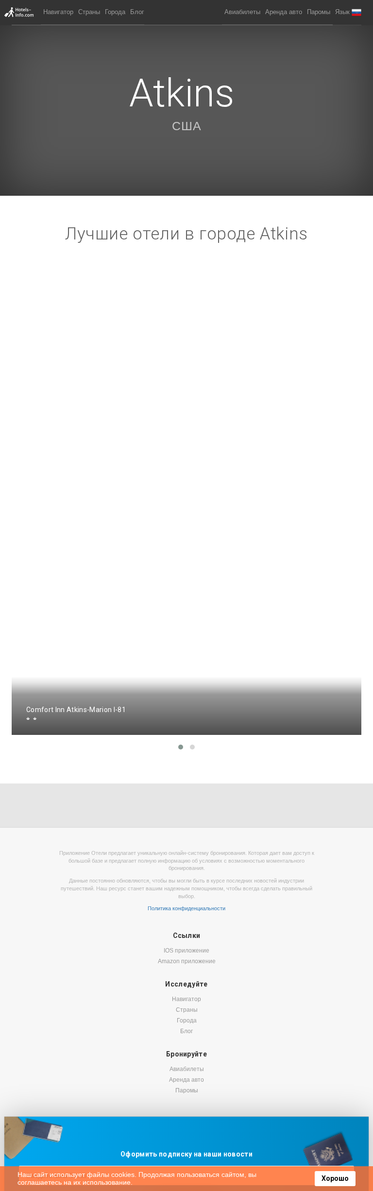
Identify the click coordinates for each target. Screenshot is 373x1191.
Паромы (318, 12)
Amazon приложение (187, 961)
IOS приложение (186, 950)
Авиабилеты (242, 12)
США (187, 126)
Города (115, 12)
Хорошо (335, 1178)
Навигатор (58, 12)
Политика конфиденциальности (186, 908)
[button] (348, 12)
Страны (89, 12)
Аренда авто (283, 12)
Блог (137, 12)
